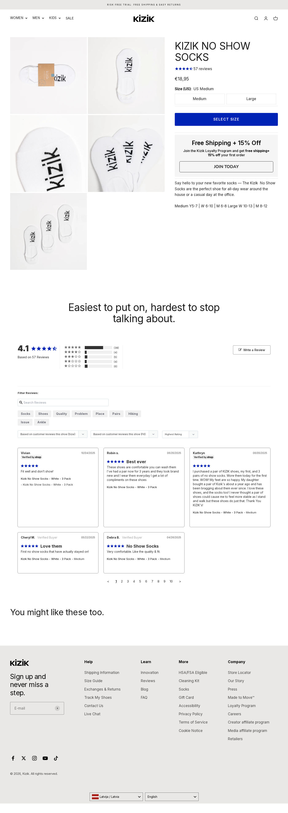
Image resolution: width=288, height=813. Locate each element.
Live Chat (92, 714)
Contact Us (93, 706)
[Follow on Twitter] (24, 758)
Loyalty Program (242, 706)
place (100, 413)
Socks (184, 689)
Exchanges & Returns (102, 689)
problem (81, 413)
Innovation (150, 672)
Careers (234, 714)
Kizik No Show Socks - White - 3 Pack (46, 478)
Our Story (236, 681)
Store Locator (239, 672)
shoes (43, 413)
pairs (116, 413)
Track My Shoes (98, 697)
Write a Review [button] (254, 350)
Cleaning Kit (189, 681)
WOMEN (16, 18)
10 (171, 581)
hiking (133, 413)
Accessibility (189, 706)
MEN (36, 18)
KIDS (53, 18)
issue (25, 422)
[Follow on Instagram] (34, 758)
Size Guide (93, 681)
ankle (41, 422)
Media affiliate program (247, 731)
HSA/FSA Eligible (193, 672)
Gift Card (186, 697)
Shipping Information (101, 672)
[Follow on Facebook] (13, 758)
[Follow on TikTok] (56, 758)
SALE (70, 18)
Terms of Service (193, 722)
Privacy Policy (191, 714)
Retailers (235, 739)
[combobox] (116, 797)
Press (232, 689)
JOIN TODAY (226, 167)
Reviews (148, 681)
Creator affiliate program (248, 722)
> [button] (180, 581)
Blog (144, 689)
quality (61, 413)
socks (25, 413)
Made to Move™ (241, 697)
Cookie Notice (191, 731)
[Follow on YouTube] (45, 758)
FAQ (144, 697)
